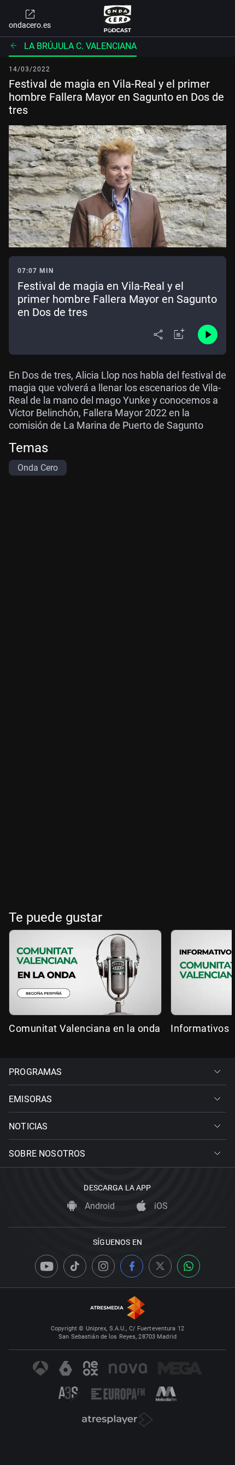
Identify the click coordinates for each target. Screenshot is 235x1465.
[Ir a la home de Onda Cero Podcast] (117, 18)
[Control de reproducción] (208, 334)
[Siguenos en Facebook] (131, 1266)
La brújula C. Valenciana (80, 46)
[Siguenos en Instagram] (103, 1266)
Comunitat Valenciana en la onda (85, 1028)
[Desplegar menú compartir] (158, 334)
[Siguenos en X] (160, 1266)
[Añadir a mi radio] (179, 334)
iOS (160, 1206)
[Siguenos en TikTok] (74, 1266)
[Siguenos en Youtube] (46, 1266)
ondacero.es (30, 25)
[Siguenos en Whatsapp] (188, 1266)
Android (99, 1206)
